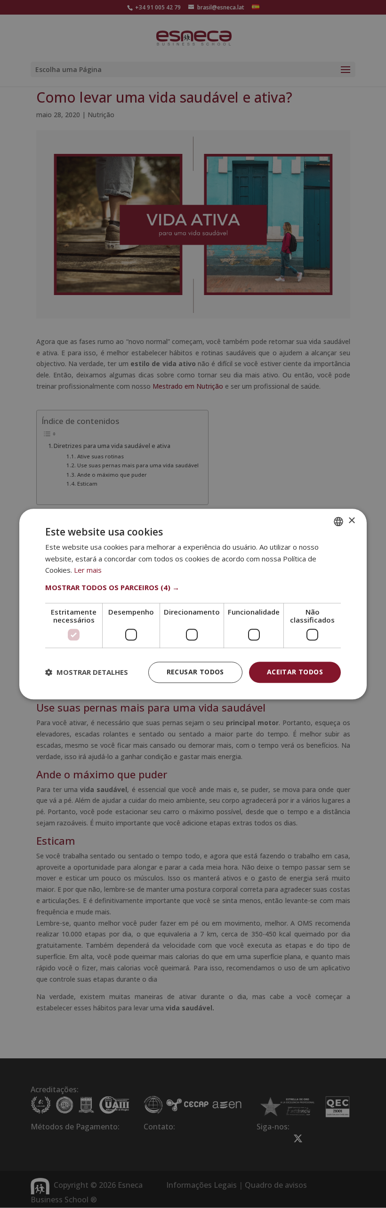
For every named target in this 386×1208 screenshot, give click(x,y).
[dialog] (193, 604)
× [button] (351, 520)
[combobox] (338, 521)
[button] (193, 587)
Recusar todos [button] (195, 671)
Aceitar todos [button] (295, 671)
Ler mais (88, 570)
